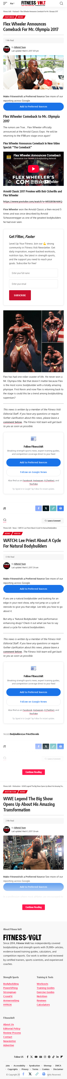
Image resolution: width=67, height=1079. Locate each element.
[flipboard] (62, 1057)
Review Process (12, 1032)
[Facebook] (27, 1057)
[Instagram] (45, 1057)
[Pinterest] (49, 1057)
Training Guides (45, 987)
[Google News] (41, 1057)
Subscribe (20, 295)
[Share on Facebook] (23, 1073)
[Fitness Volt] (33, 3)
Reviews (41, 1000)
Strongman (9, 992)
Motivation (10, 792)
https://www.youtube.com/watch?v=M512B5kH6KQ (32, 201)
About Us (8, 1024)
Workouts (42, 983)
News (20, 17)
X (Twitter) (49, 480)
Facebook (27, 480)
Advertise (8, 1045)
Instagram (38, 480)
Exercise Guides (45, 992)
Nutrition (42, 996)
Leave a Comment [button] (54, 521)
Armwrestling (11, 1000)
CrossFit (8, 996)
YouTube (33, 484)
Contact (7, 1036)
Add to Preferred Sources (33, 106)
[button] (6, 3)
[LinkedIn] (57, 1057)
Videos (17, 534)
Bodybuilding (11, 983)
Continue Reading (34, 772)
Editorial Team (20, 47)
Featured (9, 17)
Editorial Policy (11, 1028)
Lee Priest (26, 734)
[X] (31, 1057)
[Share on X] (30, 1073)
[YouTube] (36, 1057)
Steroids (35, 734)
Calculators (43, 1004)
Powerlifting (10, 987)
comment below (12, 422)
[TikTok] (53, 1057)
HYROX (7, 1004)
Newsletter (9, 1041)
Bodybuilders (16, 734)
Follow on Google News (33, 472)
